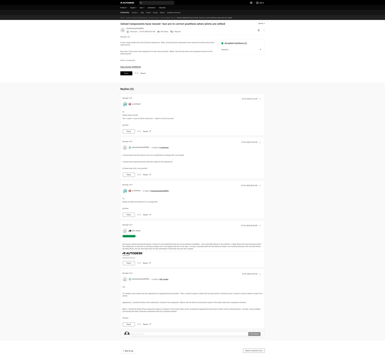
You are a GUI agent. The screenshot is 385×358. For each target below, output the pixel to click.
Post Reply (254, 334)
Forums (134, 13)
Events (148, 13)
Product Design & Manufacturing (136, 18)
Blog (142, 13)
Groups (155, 13)
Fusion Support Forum (168, 18)
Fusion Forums (154, 18)
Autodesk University (173, 13)
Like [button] (135, 73)
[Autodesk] (127, 3)
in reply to (160, 147)
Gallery (162, 13)
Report (143, 73)
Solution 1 (225, 49)
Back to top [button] (129, 351)
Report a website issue (253, 350)
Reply (126, 73)
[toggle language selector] (251, 3)
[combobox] (156, 3)
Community (124, 12)
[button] (263, 30)
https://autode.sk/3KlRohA (130, 67)
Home (122, 18)
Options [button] (260, 23)
